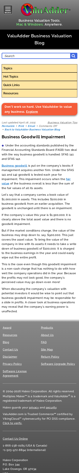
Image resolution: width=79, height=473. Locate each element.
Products (47, 327)
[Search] (73, 55)
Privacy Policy (12, 364)
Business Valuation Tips (62, 122)
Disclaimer (10, 356)
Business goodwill (14, 165)
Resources (10, 93)
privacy (34, 407)
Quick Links (11, 85)
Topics (7, 68)
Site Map (47, 349)
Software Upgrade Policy (58, 364)
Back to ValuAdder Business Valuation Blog (32, 129)
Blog (6, 342)
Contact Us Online (15, 438)
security (51, 407)
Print (21, 126)
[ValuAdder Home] (46, 9)
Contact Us (10, 349)
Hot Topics (10, 76)
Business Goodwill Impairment (33, 136)
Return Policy (50, 356)
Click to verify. (12, 423)
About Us (47, 335)
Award (7, 327)
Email (31, 126)
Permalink (8, 126)
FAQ (44, 342)
